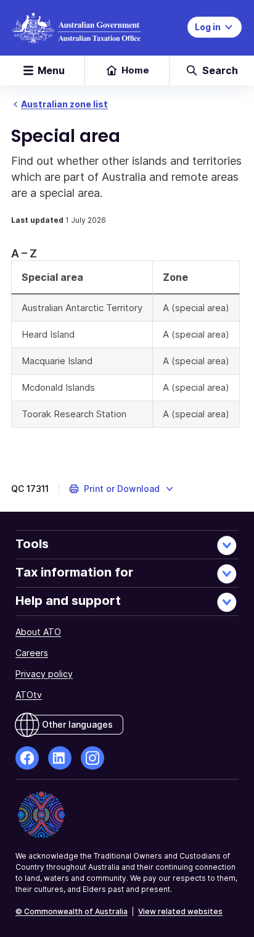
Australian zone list (64, 104)
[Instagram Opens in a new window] (92, 758)
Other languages (77, 724)
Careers (31, 653)
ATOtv (28, 694)
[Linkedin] (60, 758)
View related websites (180, 911)
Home (135, 70)
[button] (121, 488)
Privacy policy (44, 673)
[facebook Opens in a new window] (27, 758)
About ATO (38, 632)
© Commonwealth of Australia (71, 911)
